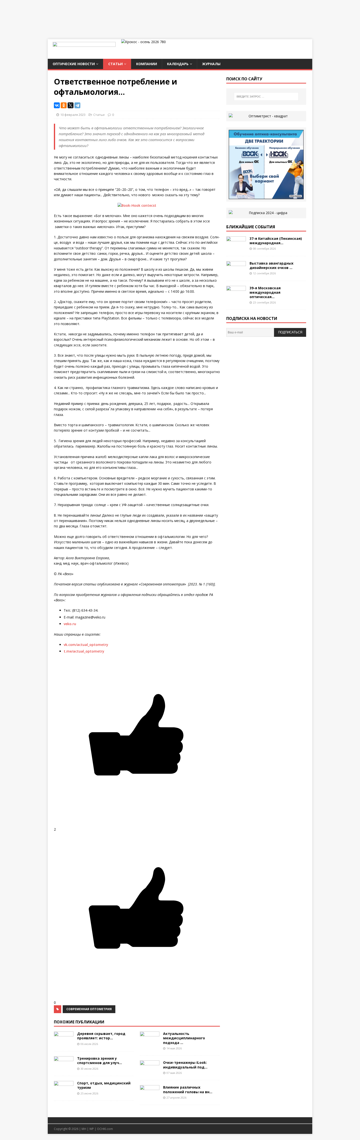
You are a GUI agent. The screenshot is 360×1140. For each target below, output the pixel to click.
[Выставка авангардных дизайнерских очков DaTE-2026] (236, 272)
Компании (146, 63)
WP (91, 1129)
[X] (70, 105)
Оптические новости (74, 63)
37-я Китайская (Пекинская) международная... (276, 240)
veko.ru (70, 623)
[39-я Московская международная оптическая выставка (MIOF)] (236, 297)
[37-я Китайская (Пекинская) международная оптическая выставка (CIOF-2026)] (236, 248)
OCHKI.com (105, 1129)
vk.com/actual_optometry (86, 644)
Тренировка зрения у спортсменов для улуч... (99, 1060)
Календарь (178, 63)
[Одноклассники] (64, 105)
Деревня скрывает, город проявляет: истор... (101, 1035)
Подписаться (290, 332)
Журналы (211, 63)
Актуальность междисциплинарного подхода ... (184, 1038)
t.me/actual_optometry (84, 651)
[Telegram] (77, 105)
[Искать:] (266, 96)
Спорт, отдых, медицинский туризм (104, 1085)
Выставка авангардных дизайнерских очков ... (271, 265)
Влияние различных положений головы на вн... (187, 1089)
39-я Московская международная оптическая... (265, 292)
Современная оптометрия (89, 1009)
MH (84, 1129)
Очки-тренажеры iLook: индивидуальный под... (185, 1064)
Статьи (115, 63)
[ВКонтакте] (57, 105)
